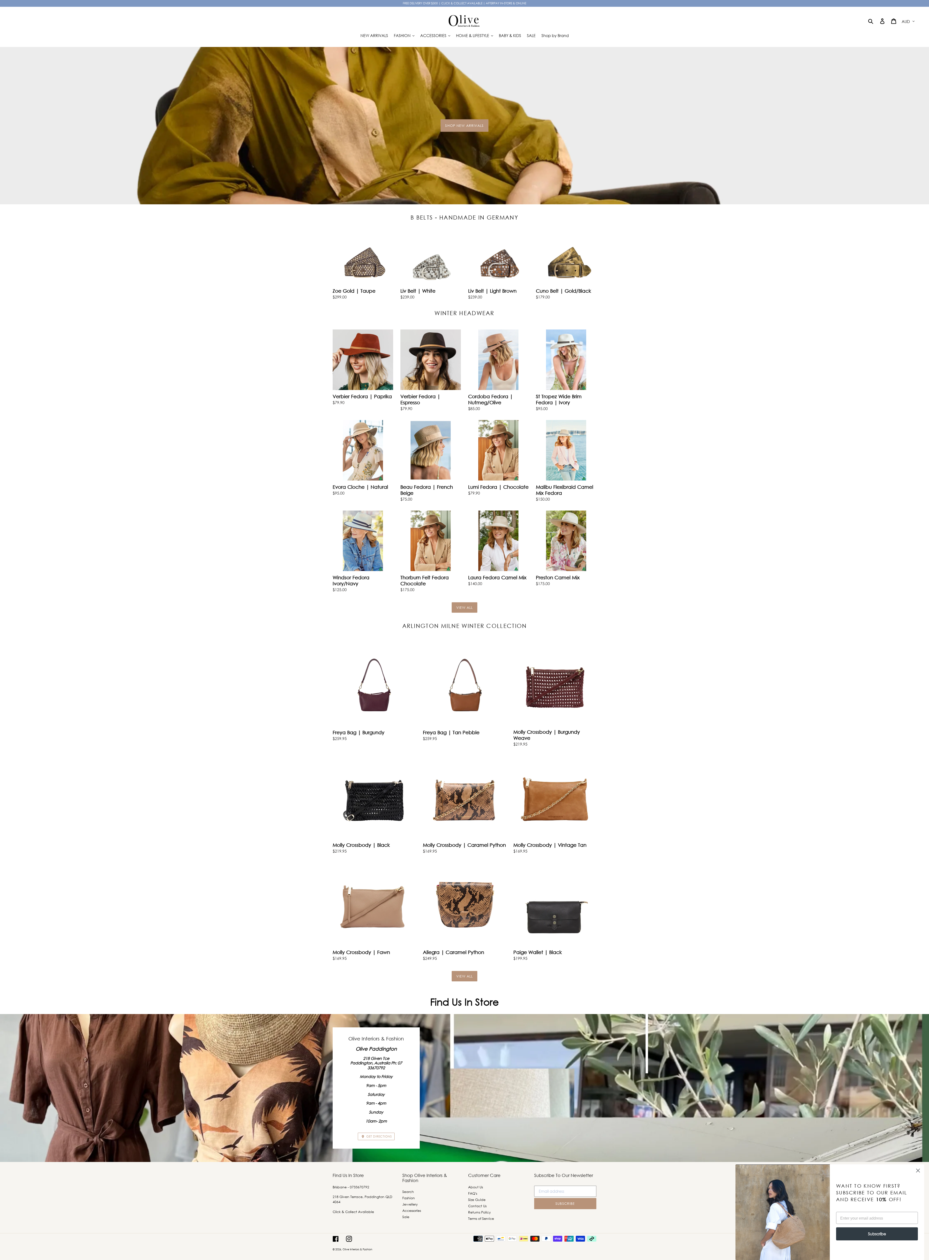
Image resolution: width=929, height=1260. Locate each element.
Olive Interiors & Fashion (357, 1249)
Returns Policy (479, 1212)
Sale (405, 1216)
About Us (475, 1187)
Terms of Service (481, 1218)
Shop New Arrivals (464, 125)
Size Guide (477, 1199)
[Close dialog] (918, 1170)
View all (464, 607)
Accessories (411, 1210)
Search (408, 1191)
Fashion (408, 1198)
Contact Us (477, 1206)
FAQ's (472, 1193)
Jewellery (410, 1204)
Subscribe (877, 1233)
